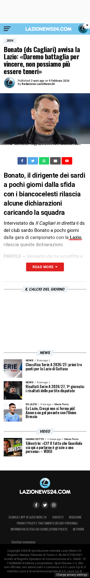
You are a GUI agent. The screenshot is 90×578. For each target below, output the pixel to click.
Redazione (75, 517)
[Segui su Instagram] (53, 505)
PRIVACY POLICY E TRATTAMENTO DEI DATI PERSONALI (47, 523)
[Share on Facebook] (23, 161)
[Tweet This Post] (33, 161)
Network (78, 529)
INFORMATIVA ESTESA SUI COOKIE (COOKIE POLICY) (39, 529)
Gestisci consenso (23, 541)
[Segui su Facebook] (36, 505)
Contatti (57, 517)
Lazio (75, 237)
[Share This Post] (44, 161)
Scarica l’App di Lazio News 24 (28, 517)
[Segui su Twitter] (45, 505)
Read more (43, 267)
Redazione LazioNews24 (38, 84)
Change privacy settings (71, 574)
